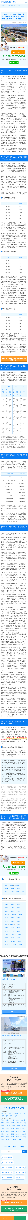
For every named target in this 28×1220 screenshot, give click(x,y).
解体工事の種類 (20, 1167)
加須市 (12, 911)
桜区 (18, 888)
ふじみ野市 (13, 944)
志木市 (12, 927)
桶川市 (12, 931)
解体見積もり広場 (10, 2)
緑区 (17, 891)
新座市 (6, 931)
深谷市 (18, 917)
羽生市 (6, 917)
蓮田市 (12, 937)
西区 (6, 885)
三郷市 (6, 937)
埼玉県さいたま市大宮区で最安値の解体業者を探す (14, 359)
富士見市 (19, 934)
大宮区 (16, 885)
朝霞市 (6, 927)
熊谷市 (12, 904)
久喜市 (18, 931)
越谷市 (18, 921)
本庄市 (18, 911)
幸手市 (6, 941)
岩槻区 (22, 891)
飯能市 (6, 911)
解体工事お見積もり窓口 (14, 1093)
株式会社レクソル (4, 5)
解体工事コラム (20, 1177)
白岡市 (20, 944)
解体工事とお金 (20, 1172)
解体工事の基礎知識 (7, 1157)
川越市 (6, 904)
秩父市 (12, 908)
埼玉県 (19, 5)
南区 (12, 891)
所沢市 (18, 908)
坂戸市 (18, 937)
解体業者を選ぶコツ (7, 1172)
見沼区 (6, 888)
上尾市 (6, 921)
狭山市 (20, 914)
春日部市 (14, 914)
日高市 (19, 941)
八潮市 (12, 934)
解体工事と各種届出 (7, 1167)
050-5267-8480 (15, 56)
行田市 (6, 908)
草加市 (12, 921)
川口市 (18, 904)
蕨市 (6, 924)
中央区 (12, 888)
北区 (11, 885)
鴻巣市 (12, 917)
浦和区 (6, 891)
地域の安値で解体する (7, 1218)
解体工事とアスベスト (7, 1162)
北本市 (6, 934)
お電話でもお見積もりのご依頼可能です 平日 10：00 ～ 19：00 (15, 1099)
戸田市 (11, 924)
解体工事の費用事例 (7, 1177)
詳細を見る (14, 1011)
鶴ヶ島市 (13, 941)
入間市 (17, 924)
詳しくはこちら (19, 52)
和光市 (18, 927)
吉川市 (6, 944)
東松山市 (7, 914)
